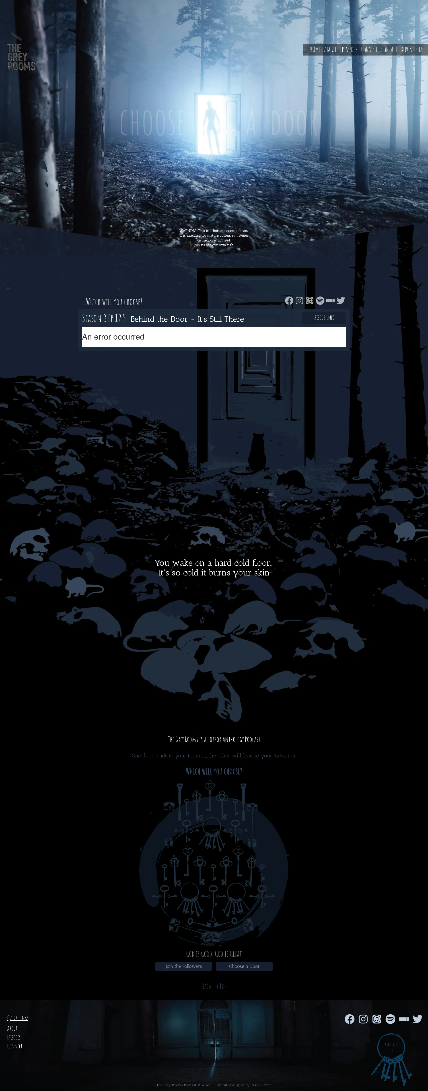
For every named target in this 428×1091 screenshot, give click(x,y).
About (330, 49)
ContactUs (391, 1047)
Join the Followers (184, 966)
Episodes (349, 49)
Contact (389, 49)
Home (315, 49)
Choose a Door (244, 966)
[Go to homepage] (18, 57)
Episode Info (324, 317)
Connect (369, 49)
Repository (412, 49)
